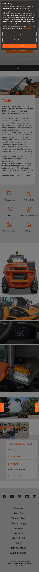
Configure (19, 34)
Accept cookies (19, 46)
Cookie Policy (28, 28)
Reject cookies (19, 40)
